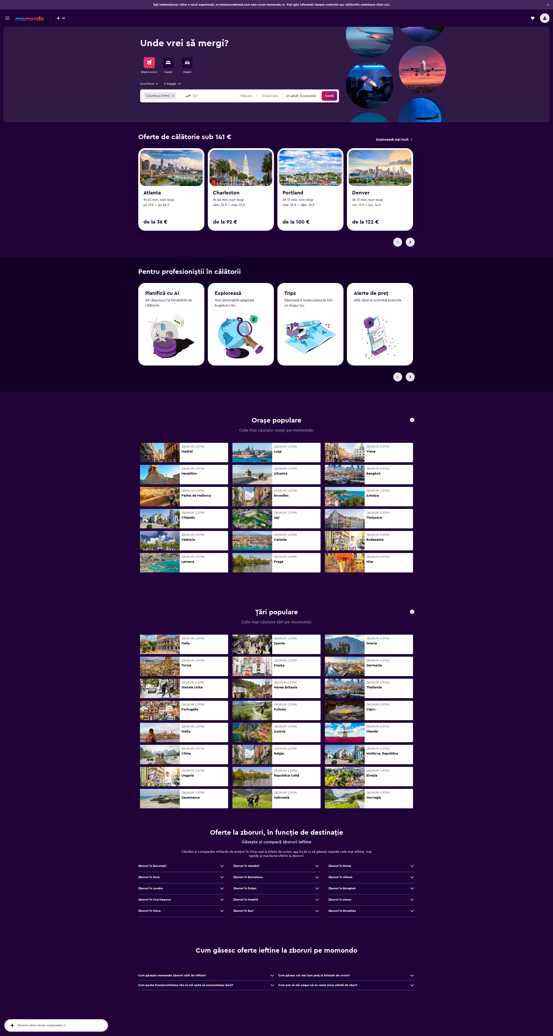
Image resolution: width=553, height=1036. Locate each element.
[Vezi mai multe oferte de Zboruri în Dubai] (317, 888)
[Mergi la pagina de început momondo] (30, 18)
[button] (548, 5)
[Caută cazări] (168, 62)
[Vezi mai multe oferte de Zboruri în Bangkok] (412, 888)
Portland (293, 192)
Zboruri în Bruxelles (342, 910)
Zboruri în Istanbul (246, 866)
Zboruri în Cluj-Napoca (154, 899)
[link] (394, 139)
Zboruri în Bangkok (342, 888)
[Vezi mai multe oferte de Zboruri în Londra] (222, 888)
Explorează (228, 293)
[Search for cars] (187, 62)
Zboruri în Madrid (245, 899)
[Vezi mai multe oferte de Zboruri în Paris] (222, 877)
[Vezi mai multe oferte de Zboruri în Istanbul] (317, 866)
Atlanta (152, 192)
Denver (361, 192)
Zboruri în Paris (149, 877)
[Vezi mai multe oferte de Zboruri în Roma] (412, 866)
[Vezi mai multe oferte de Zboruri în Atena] (412, 899)
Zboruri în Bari (243, 910)
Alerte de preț (371, 293)
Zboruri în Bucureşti (152, 866)
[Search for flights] (149, 62)
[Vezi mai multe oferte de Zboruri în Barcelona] (317, 877)
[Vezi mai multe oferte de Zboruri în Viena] (222, 911)
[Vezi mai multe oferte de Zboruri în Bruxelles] (412, 911)
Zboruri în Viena (149, 910)
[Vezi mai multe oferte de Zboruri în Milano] (412, 877)
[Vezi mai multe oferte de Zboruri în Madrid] (317, 899)
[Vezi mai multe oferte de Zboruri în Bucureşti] (222, 866)
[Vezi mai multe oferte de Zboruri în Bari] (317, 911)
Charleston (226, 192)
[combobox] (149, 84)
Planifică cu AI (162, 293)
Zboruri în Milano (340, 877)
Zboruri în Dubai (244, 888)
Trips (290, 293)
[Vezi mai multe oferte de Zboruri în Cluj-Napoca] (222, 899)
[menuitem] (149, 65)
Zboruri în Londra (150, 888)
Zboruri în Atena (339, 899)
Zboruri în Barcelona (247, 877)
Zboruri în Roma (339, 866)
